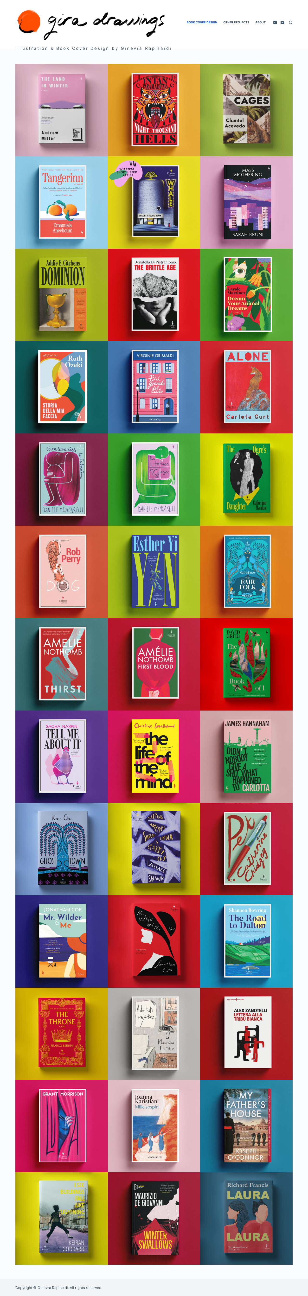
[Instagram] (275, 22)
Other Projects (236, 22)
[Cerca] (291, 22)
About (260, 22)
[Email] (282, 22)
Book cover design (202, 22)
